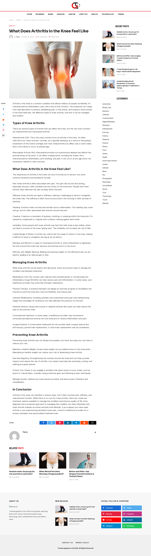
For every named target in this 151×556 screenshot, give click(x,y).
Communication (108, 118)
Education (106, 125)
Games (104, 154)
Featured (105, 139)
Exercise (105, 132)
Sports (104, 189)
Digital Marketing (108, 122)
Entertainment (107, 129)
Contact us (67, 542)
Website (105, 203)
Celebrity (105, 115)
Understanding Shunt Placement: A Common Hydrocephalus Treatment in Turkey (128, 84)
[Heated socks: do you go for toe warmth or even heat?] (22, 460)
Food (104, 150)
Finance (105, 143)
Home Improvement (109, 161)
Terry (18, 37)
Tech (104, 193)
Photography (107, 178)
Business (40, 14)
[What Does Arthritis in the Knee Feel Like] (52, 70)
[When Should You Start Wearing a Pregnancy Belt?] (52, 460)
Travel (121, 14)
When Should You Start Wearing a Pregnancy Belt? (51, 472)
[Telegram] (3, 125)
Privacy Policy (82, 542)
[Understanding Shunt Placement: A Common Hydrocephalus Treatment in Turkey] (108, 84)
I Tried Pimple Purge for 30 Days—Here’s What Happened (128, 70)
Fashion (61, 14)
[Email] (3, 135)
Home (29, 14)
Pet (103, 175)
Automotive (106, 104)
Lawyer (71, 14)
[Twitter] (3, 114)
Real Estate (106, 182)
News (50, 14)
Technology (108, 14)
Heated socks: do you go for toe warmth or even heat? (22, 472)
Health (94, 14)
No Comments (42, 37)
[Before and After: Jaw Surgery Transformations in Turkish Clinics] (82, 460)
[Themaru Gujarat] (75, 5)
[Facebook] (3, 109)
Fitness (105, 146)
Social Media (107, 185)
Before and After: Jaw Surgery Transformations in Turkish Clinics (81, 474)
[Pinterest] (3, 130)
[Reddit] (3, 120)
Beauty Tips (106, 107)
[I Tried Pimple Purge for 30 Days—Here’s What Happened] (108, 72)
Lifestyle (83, 14)
